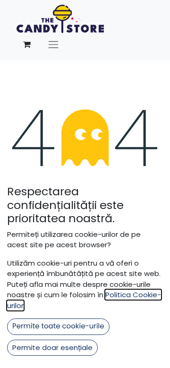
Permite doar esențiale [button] (52, 347)
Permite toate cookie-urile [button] (58, 326)
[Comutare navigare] (53, 44)
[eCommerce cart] (27, 44)
